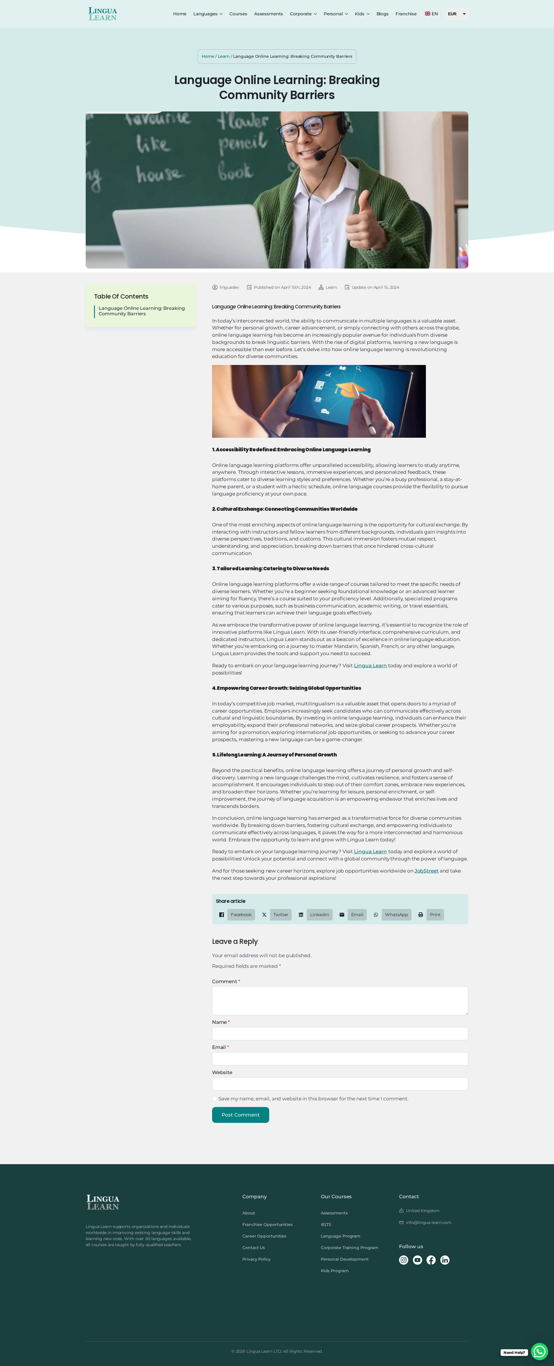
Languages (205, 13)
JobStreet (427, 871)
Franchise (406, 13)
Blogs (383, 13)
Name (221, 1022)
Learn (224, 56)
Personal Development (345, 1259)
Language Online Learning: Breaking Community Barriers (142, 310)
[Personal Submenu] (346, 14)
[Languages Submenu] (221, 14)
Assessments (268, 13)
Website (222, 1072)
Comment (226, 981)
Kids (359, 13)
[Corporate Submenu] (315, 14)
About (248, 1213)
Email (220, 1047)
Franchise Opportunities (267, 1224)
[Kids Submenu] (368, 14)
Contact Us (253, 1247)
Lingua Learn (370, 665)
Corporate (301, 13)
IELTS (326, 1224)
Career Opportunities (264, 1236)
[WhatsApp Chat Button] (539, 1351)
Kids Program (335, 1270)
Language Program (340, 1236)
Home (180, 13)
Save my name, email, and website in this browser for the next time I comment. (313, 1099)
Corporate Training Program (349, 1247)
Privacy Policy (256, 1259)
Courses (238, 13)
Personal (333, 13)
